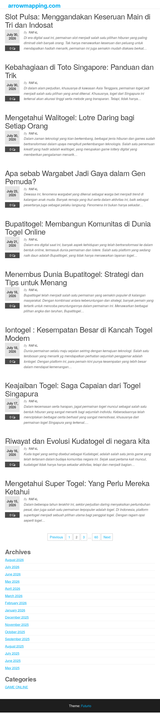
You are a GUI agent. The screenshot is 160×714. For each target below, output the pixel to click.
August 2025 (14, 646)
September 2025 (17, 638)
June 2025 (13, 660)
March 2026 (13, 595)
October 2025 (15, 631)
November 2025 (17, 624)
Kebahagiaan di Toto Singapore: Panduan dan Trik (79, 70)
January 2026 (15, 610)
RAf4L (33, 32)
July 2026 (12, 566)
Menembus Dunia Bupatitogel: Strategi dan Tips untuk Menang (74, 277)
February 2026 (16, 602)
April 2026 (12, 588)
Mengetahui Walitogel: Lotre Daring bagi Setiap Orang (69, 121)
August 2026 (14, 559)
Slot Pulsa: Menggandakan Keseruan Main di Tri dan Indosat (77, 20)
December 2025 (17, 617)
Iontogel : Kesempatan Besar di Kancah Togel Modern (78, 333)
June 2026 (13, 574)
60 (96, 537)
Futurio (86, 705)
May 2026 (12, 581)
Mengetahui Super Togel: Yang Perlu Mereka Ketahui (77, 487)
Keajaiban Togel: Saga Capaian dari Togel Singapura (72, 389)
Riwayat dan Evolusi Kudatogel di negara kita (77, 440)
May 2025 (12, 667)
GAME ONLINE (16, 687)
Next (107, 537)
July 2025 (12, 653)
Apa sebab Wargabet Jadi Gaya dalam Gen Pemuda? (75, 177)
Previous (56, 537)
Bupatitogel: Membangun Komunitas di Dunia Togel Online (78, 227)
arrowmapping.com (34, 5)
